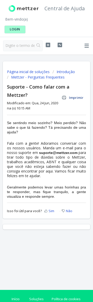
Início (16, 299)
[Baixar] (37, 148)
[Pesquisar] (38, 46)
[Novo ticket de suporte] (48, 45)
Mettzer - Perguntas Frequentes (38, 77)
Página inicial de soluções (29, 71)
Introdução (66, 71)
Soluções (36, 299)
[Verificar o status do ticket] (60, 45)
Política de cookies (66, 299)
